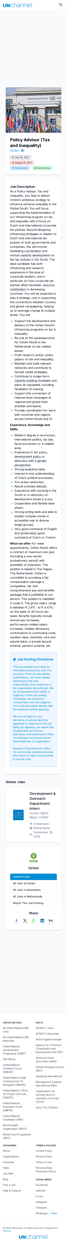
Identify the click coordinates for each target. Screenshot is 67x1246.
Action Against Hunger (49, 1039)
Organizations (11, 1156)
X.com (39, 1196)
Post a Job (9, 1184)
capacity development (35, 255)
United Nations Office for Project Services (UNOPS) (15, 1094)
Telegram (41, 1207)
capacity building (25, 380)
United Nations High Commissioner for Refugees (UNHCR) (14, 1081)
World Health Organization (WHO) (15, 1127)
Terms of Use (44, 1162)
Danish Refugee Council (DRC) (50, 1068)
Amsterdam (21, 168)
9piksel (7, 1230)
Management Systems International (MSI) (49, 1083)
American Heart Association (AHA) (46, 1059)
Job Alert (8, 1173)
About (6, 1150)
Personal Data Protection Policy (46, 1169)
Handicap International (49, 1076)
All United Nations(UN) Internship (16, 1039)
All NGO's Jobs (44, 1027)
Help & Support (12, 1190)
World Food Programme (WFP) (17, 1136)
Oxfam (14, 150)
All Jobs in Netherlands (27, 896)
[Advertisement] (33, 47)
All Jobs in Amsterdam (27, 889)
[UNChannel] (17, 5)
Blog (5, 1179)
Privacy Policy (44, 1156)
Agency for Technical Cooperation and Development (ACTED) (49, 1048)
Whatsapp (42, 1213)
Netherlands (43, 168)
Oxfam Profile (21, 876)
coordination (32, 251)
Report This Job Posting (28, 903)
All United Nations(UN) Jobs (16, 1029)
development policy (27, 456)
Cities (6, 1167)
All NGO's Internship (47, 1033)
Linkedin (41, 1190)
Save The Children (47, 1107)
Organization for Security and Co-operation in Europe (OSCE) (47, 1096)
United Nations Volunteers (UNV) (13, 1117)
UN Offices (9, 1059)
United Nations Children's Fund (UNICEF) (12, 1068)
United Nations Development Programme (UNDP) (14, 1050)
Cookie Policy (44, 1150)
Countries (8, 1162)
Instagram (41, 1201)
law (50, 439)
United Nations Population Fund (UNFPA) (12, 1107)
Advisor (31, 191)
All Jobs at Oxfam (24, 883)
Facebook (42, 1184)
